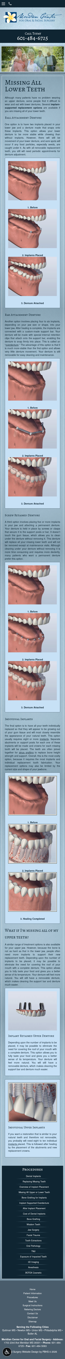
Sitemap (32, 1321)
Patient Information (32, 1293)
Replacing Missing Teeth (34, 1181)
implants (44, 739)
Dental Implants (33, 1176)
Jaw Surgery (33, 1229)
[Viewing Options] (7, 1351)
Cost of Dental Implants (34, 1213)
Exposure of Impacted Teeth (33, 1256)
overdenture (12, 344)
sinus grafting (26, 752)
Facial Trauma (33, 1235)
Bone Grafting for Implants (34, 1197)
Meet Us (32, 1301)
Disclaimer (33, 1317)
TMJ (33, 1251)
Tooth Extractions (33, 1240)
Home (32, 1289)
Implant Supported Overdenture (34, 1202)
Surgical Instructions (32, 1305)
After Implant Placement (34, 1208)
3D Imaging (33, 1261)
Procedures (32, 1169)
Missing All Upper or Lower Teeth (34, 1192)
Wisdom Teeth (33, 1224)
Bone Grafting (33, 1219)
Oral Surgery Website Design (23, 1351)
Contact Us (32, 1313)
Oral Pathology (33, 1245)
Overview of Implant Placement (34, 1186)
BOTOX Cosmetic (33, 1272)
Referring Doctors (32, 1309)
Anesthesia (33, 1267)
